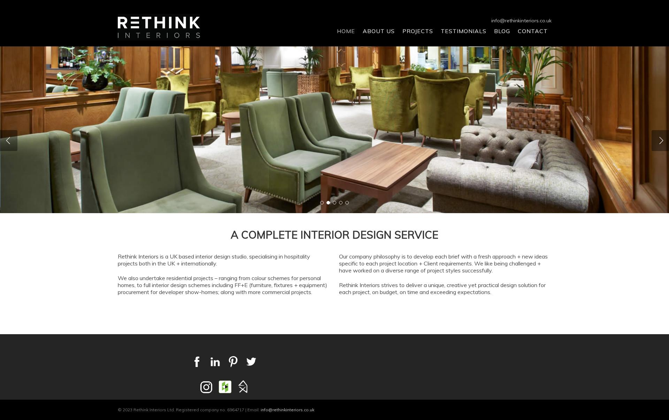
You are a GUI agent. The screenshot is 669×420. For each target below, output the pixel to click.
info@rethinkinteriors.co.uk (521, 20)
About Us (379, 31)
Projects (417, 31)
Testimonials (463, 31)
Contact (533, 31)
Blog (502, 31)
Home (346, 31)
